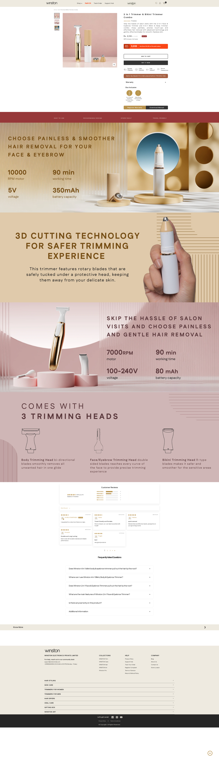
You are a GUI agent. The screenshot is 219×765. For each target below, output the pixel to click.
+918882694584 (49, 664)
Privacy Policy (129, 659)
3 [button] (110, 550)
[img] (65, 515)
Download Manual (157, 108)
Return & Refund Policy (132, 673)
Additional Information (78, 611)
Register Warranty (134, 108)
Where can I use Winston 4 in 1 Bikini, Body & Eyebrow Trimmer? (96, 577)
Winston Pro (103, 671)
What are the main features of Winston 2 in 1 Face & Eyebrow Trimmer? (99, 594)
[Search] (156, 3)
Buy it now (146, 62)
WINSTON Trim (103, 659)
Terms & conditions (115, 721)
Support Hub (109, 3)
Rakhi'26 (88, 3)
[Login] (160, 3)
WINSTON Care (103, 662)
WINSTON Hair (103, 665)
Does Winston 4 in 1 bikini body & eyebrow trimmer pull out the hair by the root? (103, 568)
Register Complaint (131, 668)
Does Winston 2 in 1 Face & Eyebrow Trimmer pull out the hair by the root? (100, 586)
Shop (79, 3)
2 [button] (107, 550)
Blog (152, 659)
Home (55, 10)
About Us (154, 662)
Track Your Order (130, 665)
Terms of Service (130, 671)
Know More (18, 627)
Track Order (98, 3)
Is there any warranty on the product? (85, 603)
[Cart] (164, 3)
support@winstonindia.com (52, 662)
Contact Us (154, 665)
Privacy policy (102, 721)
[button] (100, 491)
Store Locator (155, 668)
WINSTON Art (103, 668)
